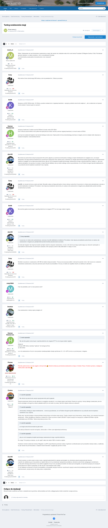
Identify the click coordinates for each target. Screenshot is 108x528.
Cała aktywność (33, 8)
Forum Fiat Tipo (61, 514)
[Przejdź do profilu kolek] (10, 105)
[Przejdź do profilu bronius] (10, 312)
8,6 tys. (9, 376)
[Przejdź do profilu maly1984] (10, 288)
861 (9, 113)
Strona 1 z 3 (22, 43)
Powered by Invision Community (54, 525)
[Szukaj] (104, 8)
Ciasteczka (57, 522)
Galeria (16, 8)
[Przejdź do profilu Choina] (10, 396)
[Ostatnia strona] (16, 44)
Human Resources (10, 127)
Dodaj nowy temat (77, 37)
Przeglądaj (23, 8)
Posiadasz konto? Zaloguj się (85, 3)
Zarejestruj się (100, 3)
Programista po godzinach (49, 514)
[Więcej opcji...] (103, 50)
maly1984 (10, 283)
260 (9, 297)
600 (9, 141)
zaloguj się (54, 491)
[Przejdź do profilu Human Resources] (10, 133)
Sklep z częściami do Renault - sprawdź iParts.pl (54, 20)
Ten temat (97, 8)
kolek (10, 100)
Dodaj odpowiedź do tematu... (20, 497)
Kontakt (50, 522)
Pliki (11, 8)
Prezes (10, 362)
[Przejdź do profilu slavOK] (10, 159)
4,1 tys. (9, 320)
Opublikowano (26, 50)
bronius (10, 306)
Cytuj (23, 68)
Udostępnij (87, 30)
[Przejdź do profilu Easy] (10, 80)
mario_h (10, 50)
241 (10, 404)
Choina (10, 390)
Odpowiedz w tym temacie (95, 37)
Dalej (12, 43)
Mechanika (21, 31)
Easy (10, 75)
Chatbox (42, 8)
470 (9, 168)
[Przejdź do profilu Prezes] (10, 368)
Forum (5, 8)
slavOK (10, 154)
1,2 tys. (9, 88)
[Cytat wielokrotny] (19, 68)
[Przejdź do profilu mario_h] (5, 30)
